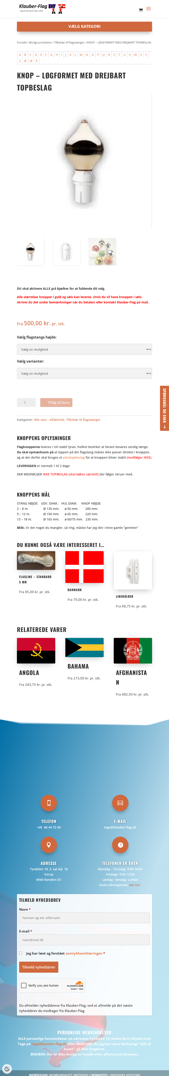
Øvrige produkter (40, 42)
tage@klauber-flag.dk (120, 827)
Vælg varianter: (30, 361)
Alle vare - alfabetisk (49, 420)
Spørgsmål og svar (164, 405)
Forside (22, 42)
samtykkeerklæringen (84, 953)
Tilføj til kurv (59, 402)
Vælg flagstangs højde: (37, 337)
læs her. (135, 885)
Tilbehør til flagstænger (69, 42)
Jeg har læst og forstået (65, 953)
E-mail (25, 931)
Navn (25, 909)
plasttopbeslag (74, 457)
